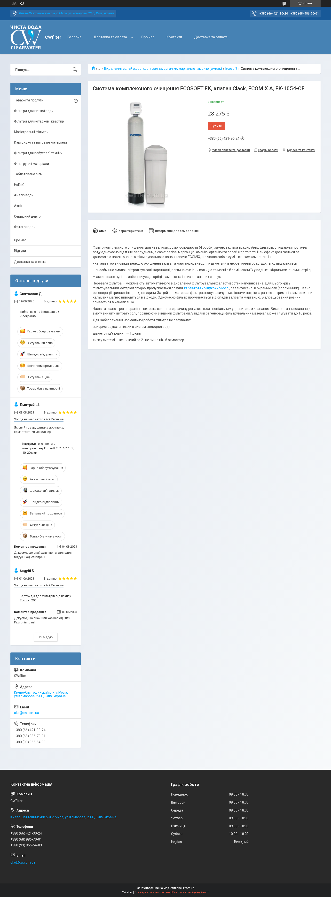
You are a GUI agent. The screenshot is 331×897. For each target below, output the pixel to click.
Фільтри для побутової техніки (38, 153)
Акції (18, 206)
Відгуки (20, 251)
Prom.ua (188, 888)
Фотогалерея (24, 227)
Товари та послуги (28, 100)
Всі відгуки (46, 637)
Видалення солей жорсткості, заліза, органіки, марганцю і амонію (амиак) (163, 68)
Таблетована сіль (28, 174)
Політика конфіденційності (190, 892)
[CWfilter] (25, 37)
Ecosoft (231, 68)
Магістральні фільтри (31, 132)
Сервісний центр (27, 216)
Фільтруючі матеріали (31, 164)
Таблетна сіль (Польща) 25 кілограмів (39, 314)
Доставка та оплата (110, 37)
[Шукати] (75, 70)
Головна (74, 37)
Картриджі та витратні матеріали (40, 142)
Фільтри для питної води (34, 111)
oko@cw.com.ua (26, 713)
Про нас (147, 37)
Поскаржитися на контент (152, 892)
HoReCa (20, 185)
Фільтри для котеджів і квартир (39, 121)
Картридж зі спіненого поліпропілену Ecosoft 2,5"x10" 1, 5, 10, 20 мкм (48, 448)
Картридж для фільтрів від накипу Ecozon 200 (45, 598)
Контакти (174, 37)
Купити (216, 126)
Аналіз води (23, 195)
